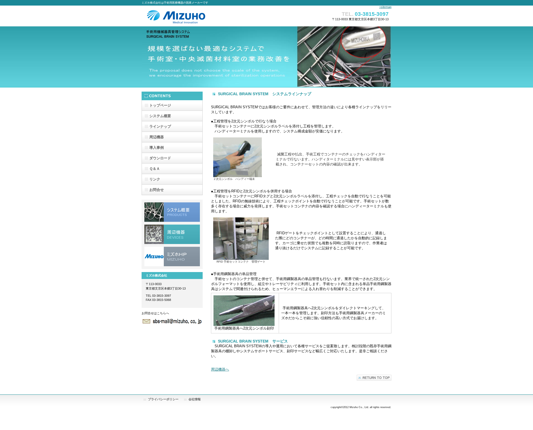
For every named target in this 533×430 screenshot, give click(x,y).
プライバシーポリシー (163, 399)
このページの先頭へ (374, 378)
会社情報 (194, 399)
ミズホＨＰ (172, 256)
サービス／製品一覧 (172, 212)
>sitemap (385, 7)
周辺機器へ (220, 369)
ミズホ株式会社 (197, 17)
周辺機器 (172, 234)
